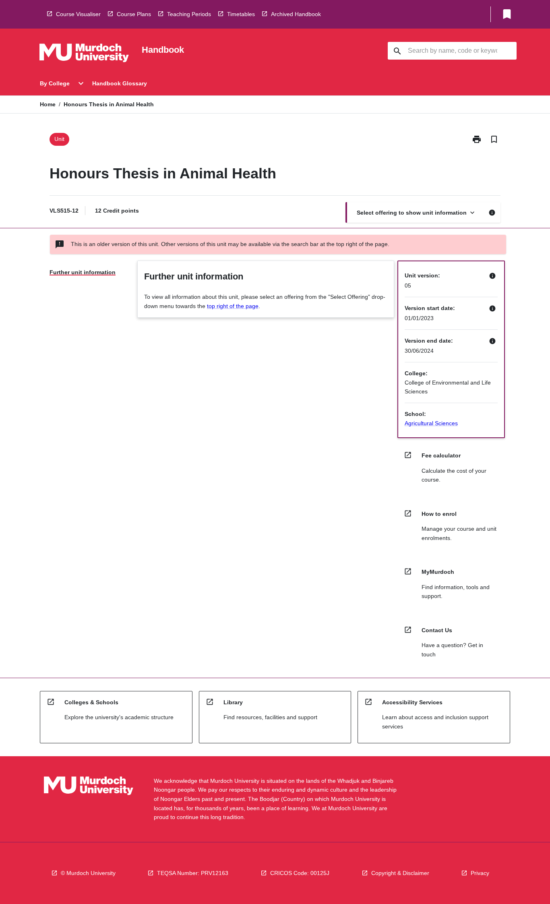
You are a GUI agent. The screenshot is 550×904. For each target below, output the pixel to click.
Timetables (241, 14)
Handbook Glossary (119, 83)
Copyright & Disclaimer (400, 873)
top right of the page (232, 306)
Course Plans (134, 14)
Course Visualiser (78, 14)
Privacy (480, 873)
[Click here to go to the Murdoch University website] (84, 54)
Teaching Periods (189, 14)
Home (48, 104)
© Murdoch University (88, 873)
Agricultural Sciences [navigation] (431, 423)
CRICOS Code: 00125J (299, 873)
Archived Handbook (296, 14)
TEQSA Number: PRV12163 (192, 873)
